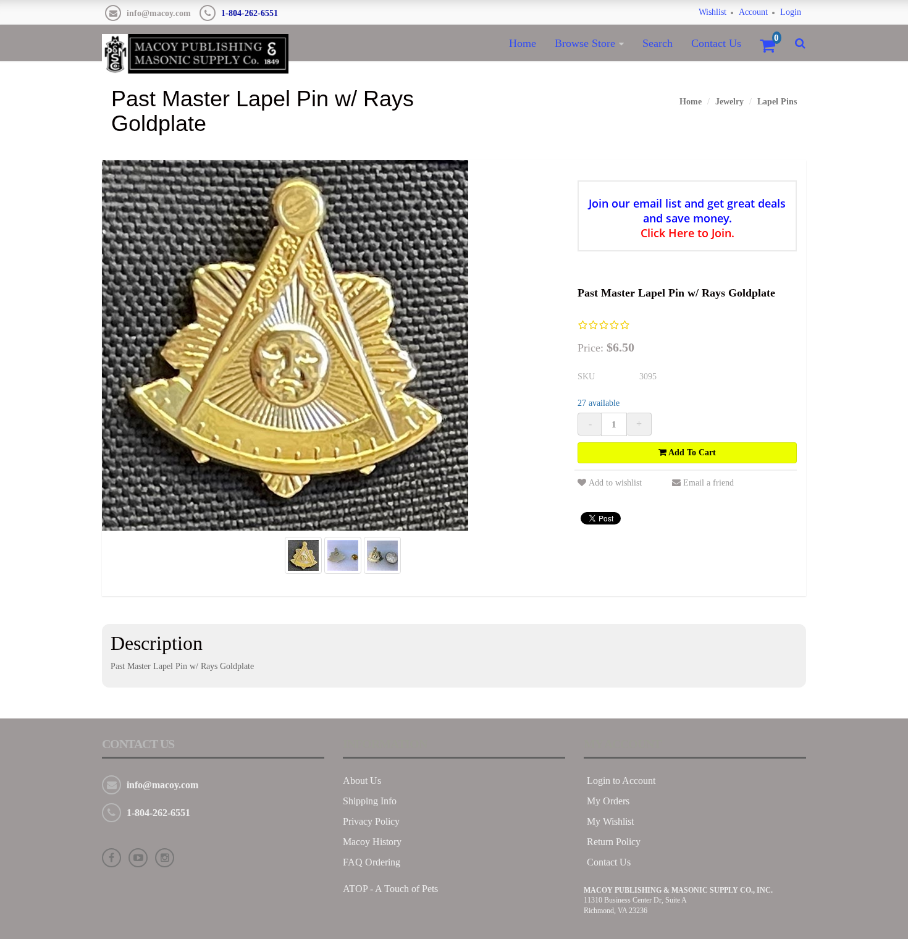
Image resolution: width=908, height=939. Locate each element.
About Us (362, 780)
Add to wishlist (615, 482)
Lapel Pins (777, 101)
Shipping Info (370, 801)
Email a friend (708, 482)
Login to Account (621, 780)
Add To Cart (691, 452)
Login (790, 12)
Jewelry (729, 101)
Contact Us (716, 43)
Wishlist (712, 12)
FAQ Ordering (371, 862)
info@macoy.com (159, 13)
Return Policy (614, 841)
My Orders (608, 801)
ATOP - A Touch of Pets (390, 888)
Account (753, 12)
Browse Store (585, 43)
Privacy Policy (371, 821)
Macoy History (372, 841)
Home (522, 43)
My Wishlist (610, 821)
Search (657, 43)
